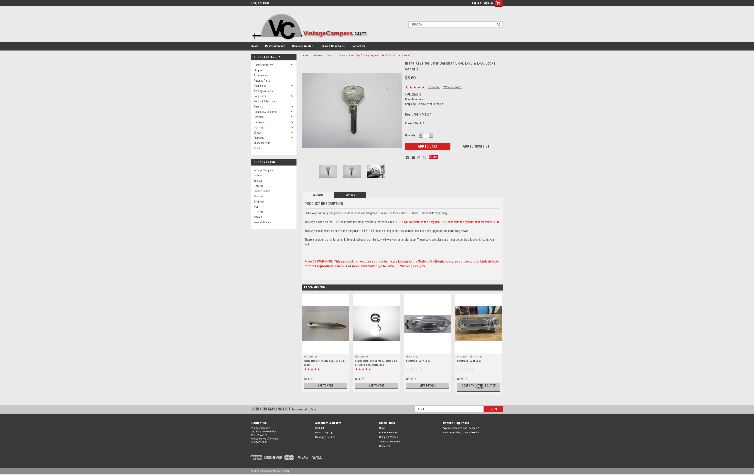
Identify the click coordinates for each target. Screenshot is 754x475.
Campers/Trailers (263, 65)
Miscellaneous (262, 143)
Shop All (258, 70)
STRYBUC (259, 212)
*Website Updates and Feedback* (461, 428)
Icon (256, 206)
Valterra (258, 175)
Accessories (261, 75)
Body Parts (260, 96)
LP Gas (258, 132)
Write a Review (452, 87)
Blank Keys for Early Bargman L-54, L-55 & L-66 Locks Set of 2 (380, 55)
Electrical (259, 117)
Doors (342, 55)
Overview (317, 194)
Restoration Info (275, 46)
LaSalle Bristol (262, 191)
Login (475, 3)
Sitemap (285, 471)
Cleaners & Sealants (265, 112)
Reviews (350, 194)
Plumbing (259, 137)
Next (398, 110)
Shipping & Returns (325, 437)
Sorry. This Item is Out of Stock (479, 387)
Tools (257, 148)
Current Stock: (414, 123)
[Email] (413, 157)
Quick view (325, 350)
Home (305, 55)
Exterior (330, 55)
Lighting (258, 127)
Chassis (258, 106)
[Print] (418, 157)
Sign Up (488, 3)
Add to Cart (325, 385)
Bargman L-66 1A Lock (418, 361)
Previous (305, 110)
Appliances (260, 86)
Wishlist (319, 428)
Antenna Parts (262, 80)
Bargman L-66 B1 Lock (469, 361)
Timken (258, 217)
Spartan (258, 180)
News (254, 46)
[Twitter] (424, 157)
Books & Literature (264, 101)
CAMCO (258, 186)
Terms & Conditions (332, 46)
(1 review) (434, 87)
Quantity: (410, 135)
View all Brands (262, 222)
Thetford (259, 196)
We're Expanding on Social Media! (461, 432)
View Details (428, 385)
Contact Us (358, 46)
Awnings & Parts (263, 91)
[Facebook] (407, 157)
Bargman (259, 201)
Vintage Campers (263, 170)
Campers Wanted (302, 46)
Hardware (259, 122)
